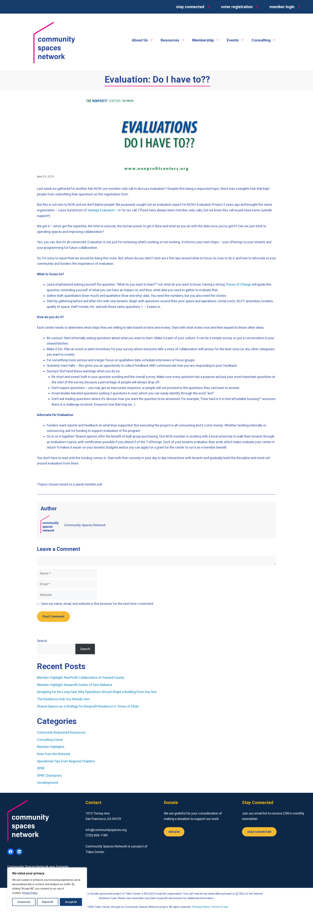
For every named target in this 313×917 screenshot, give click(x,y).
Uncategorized (47, 782)
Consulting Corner (50, 740)
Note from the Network (53, 754)
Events (233, 40)
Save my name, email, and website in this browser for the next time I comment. (97, 604)
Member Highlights (50, 747)
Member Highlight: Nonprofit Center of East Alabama (74, 685)
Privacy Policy (30, 892)
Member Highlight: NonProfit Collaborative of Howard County (80, 677)
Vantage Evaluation (101, 210)
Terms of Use (220, 906)
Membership (203, 40)
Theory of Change (238, 284)
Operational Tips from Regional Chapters (66, 761)
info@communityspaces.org (106, 830)
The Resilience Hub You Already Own (63, 699)
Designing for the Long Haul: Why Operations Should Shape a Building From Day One (97, 692)
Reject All (47, 902)
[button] (194, 7)
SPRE (41, 768)
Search (42, 641)
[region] (47, 888)
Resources (170, 40)
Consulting (261, 40)
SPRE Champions (49, 775)
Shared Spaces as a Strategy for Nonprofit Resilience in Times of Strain (88, 706)
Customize (23, 902)
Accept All (71, 902)
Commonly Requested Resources (61, 732)
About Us (140, 40)
